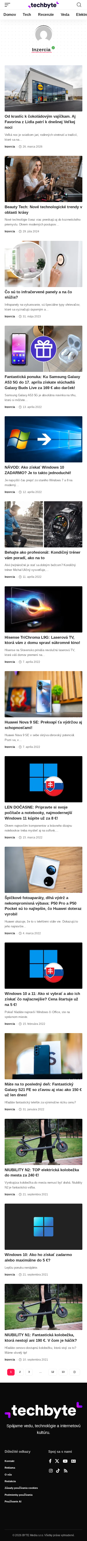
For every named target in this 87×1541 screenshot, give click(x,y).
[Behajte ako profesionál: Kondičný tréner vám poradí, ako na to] (43, 524)
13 (63, 1371)
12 (52, 1371)
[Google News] (74, 1461)
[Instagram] (50, 1471)
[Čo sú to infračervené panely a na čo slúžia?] (43, 264)
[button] (9, 5)
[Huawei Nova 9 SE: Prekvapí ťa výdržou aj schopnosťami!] (43, 694)
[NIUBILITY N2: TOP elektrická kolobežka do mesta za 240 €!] (43, 1142)
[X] (57, 1461)
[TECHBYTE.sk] (43, 4)
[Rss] (65, 1471)
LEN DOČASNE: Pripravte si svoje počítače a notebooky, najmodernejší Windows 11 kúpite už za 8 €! (38, 812)
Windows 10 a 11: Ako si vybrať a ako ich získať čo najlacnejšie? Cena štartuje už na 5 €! (42, 999)
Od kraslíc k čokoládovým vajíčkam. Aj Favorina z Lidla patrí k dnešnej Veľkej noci (40, 122)
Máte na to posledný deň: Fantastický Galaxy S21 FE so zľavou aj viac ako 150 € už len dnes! (43, 1089)
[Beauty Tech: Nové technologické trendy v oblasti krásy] (43, 179)
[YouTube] (65, 1461)
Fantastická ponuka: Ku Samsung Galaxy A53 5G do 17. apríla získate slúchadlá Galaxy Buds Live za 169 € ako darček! (42, 382)
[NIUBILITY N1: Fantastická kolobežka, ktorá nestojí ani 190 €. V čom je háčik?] (43, 1307)
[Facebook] (50, 1461)
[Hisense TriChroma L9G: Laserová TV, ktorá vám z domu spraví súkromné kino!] (43, 609)
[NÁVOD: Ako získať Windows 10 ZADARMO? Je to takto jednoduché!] (43, 439)
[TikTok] (58, 1471)
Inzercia (10, 146)
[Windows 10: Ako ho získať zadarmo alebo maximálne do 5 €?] (43, 1227)
